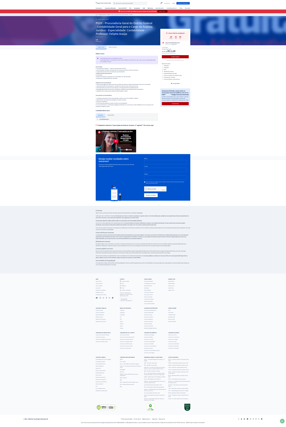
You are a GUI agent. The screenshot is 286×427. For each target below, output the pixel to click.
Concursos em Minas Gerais (126, 343)
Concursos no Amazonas (173, 337)
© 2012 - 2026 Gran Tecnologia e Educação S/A (36, 419)
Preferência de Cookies (101, 294)
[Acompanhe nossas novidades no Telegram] (112, 298)
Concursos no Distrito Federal (102, 335)
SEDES (121, 359)
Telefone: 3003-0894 (126, 290)
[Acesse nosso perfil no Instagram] (100, 298)
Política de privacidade (126, 419)
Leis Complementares (100, 388)
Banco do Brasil (123, 377)
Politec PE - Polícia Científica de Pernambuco (178, 398)
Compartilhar (176, 83)
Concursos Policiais (148, 321)
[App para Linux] (238, 419)
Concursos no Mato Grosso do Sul (103, 339)
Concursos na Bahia (148, 337)
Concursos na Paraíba (149, 343)
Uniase (121, 326)
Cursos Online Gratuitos (149, 303)
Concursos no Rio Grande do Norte (152, 350)
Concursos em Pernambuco (150, 346)
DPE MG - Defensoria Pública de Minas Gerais (178, 365)
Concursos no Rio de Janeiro (126, 346)
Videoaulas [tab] (100, 115)
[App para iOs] (241, 419)
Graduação (146, 288)
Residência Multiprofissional (150, 328)
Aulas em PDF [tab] (111, 115)
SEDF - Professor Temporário (150, 363)
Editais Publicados (100, 314)
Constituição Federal (100, 361)
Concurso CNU (164, 255)
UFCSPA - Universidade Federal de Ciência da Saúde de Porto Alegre (154, 399)
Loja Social (98, 288)
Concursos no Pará (172, 341)
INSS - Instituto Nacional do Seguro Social (129, 382)
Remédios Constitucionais (101, 390)
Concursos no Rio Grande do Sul (127, 337)
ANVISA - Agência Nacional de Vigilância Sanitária (154, 377)
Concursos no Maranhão (149, 341)
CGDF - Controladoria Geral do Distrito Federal (178, 369)
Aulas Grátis (171, 288)
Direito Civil (98, 368)
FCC (121, 317)
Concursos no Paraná (124, 335)
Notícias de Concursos (101, 319)
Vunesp (121, 328)
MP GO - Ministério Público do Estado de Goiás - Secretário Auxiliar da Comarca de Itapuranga (154, 374)
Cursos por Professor (149, 299)
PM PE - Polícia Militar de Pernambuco (152, 379)
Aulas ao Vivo (171, 285)
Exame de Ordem (148, 285)
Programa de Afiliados (101, 290)
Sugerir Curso (171, 290)
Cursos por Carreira (148, 294)
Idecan (121, 321)
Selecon (122, 323)
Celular (146, 174)
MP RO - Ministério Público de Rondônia (177, 393)
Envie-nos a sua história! (126, 299)
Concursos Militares (148, 319)
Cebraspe (122, 310)
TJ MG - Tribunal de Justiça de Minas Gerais (177, 367)
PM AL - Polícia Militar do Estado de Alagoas (129, 364)
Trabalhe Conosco (100, 292)
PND (121, 386)
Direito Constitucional (100, 370)
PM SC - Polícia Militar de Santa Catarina (177, 379)
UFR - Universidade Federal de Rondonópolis (154, 387)
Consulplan (122, 314)
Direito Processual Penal (101, 381)
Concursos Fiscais (148, 314)
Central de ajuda (125, 281)
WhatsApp (123, 285)
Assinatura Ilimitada (148, 281)
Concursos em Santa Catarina (126, 339)
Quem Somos (99, 281)
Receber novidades (151, 195)
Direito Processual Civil (101, 379)
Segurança (154, 419)
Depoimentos (171, 281)
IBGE (121, 380)
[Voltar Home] (96, 14)
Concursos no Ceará (148, 339)
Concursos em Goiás (100, 337)
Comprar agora (162, 11)
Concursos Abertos (100, 312)
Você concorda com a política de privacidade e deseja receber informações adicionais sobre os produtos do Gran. (165, 182)
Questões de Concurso (101, 321)
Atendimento (167, 3)
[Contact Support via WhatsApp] (282, 421)
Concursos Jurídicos (148, 317)
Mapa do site (162, 419)
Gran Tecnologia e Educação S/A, (105, 422)
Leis (96, 386)
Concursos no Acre (172, 335)
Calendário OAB (171, 314)
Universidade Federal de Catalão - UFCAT (153, 385)
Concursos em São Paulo (125, 348)
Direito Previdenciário (100, 377)
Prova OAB (170, 312)
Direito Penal (98, 375)
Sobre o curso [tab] (101, 47)
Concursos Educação (148, 312)
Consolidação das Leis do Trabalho (103, 359)
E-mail (146, 166)
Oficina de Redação (148, 301)
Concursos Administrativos (150, 310)
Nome (145, 158)
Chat (123, 283)
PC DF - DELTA (123, 361)
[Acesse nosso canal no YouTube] (97, 298)
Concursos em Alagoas (149, 335)
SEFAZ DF (122, 372)
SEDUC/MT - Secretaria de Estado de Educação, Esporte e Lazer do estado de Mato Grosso (154, 368)
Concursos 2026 (99, 310)
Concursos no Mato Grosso (102, 341)
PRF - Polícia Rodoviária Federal (127, 384)
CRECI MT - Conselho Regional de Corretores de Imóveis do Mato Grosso (154, 382)
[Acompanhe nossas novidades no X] (109, 298)
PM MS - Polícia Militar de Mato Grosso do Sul (178, 363)
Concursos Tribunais (148, 326)
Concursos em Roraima (173, 346)
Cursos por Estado (148, 297)
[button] (99, 8)
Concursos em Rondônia (173, 343)
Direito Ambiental (99, 366)
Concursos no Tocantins (173, 348)
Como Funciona (99, 283)
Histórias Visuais (99, 317)
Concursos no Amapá (173, 339)
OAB (169, 310)
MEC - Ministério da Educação (150, 365)
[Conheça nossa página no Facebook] (106, 298)
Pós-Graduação (147, 290)
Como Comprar (99, 285)
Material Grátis (171, 283)
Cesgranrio (122, 312)
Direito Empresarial (100, 372)
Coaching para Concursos (149, 283)
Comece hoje (175, 103)
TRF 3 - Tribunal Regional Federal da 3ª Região (178, 390)
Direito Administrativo (100, 364)
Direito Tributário (99, 384)
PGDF (109, 14)
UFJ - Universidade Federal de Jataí (152, 393)
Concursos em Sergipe (149, 352)
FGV (121, 319)
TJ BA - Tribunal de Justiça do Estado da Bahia (178, 388)
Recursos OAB (171, 319)
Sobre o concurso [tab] (113, 47)
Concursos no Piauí (148, 348)
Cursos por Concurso (102, 14)
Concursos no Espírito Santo (126, 341)
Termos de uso (137, 419)
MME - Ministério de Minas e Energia (152, 371)
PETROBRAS (122, 369)
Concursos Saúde (148, 323)
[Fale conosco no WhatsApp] (103, 298)
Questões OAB (171, 317)
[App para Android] (244, 419)
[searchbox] (130, 3)
